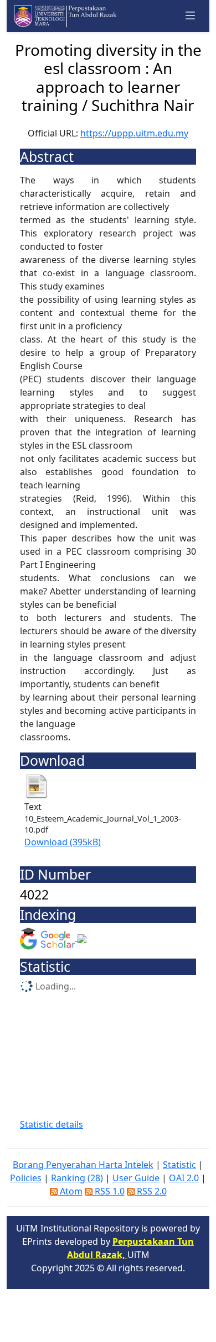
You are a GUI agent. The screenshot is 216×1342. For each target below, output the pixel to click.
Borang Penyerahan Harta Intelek (83, 1165)
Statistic (179, 1165)
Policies (26, 1178)
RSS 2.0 (151, 1191)
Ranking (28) (77, 1178)
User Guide (136, 1178)
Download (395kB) (62, 842)
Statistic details (51, 1124)
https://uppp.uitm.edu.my (134, 133)
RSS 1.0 (108, 1191)
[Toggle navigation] (190, 16)
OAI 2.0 (184, 1178)
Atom (70, 1191)
